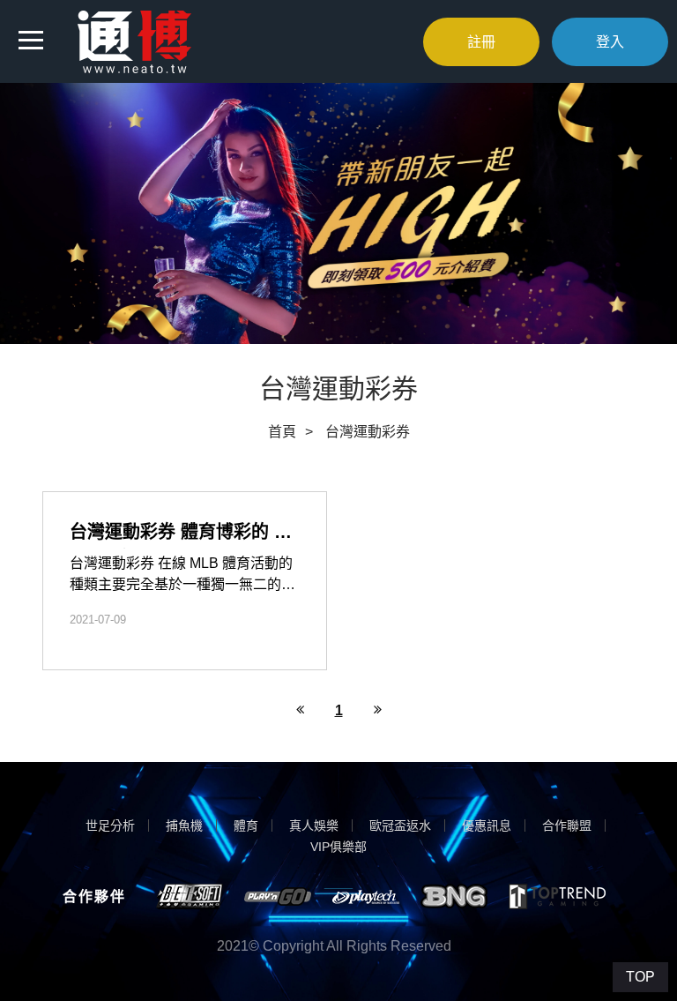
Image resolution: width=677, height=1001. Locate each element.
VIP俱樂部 (338, 846)
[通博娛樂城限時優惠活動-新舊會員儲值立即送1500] (134, 40)
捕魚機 (184, 825)
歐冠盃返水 (400, 825)
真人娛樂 (313, 825)
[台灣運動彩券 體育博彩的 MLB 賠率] (184, 581)
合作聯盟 (566, 825)
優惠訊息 (486, 825)
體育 (246, 825)
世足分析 (110, 825)
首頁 (282, 431)
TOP (640, 976)
